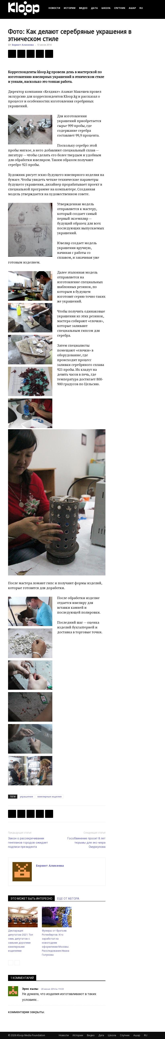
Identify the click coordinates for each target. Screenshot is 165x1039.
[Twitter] (21, 54)
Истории (69, 7)
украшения (26, 796)
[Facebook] (12, 54)
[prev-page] (10, 962)
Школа (105, 7)
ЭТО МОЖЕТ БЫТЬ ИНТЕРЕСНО (31, 898)
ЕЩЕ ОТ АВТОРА (68, 898)
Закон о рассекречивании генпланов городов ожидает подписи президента (28, 843)
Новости (54, 7)
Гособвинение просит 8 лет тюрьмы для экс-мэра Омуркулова (86, 843)
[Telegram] (40, 54)
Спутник (119, 7)
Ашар (132, 7)
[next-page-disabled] (17, 962)
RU (141, 7)
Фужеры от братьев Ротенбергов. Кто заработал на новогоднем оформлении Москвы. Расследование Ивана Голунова (55, 942)
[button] (152, 8)
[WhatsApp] (49, 54)
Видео (83, 7)
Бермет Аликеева (23, 44)
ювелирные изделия (49, 796)
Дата (94, 7)
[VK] (31, 54)
